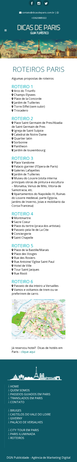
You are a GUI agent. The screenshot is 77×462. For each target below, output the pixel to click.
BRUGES (15, 410)
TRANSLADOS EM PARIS (26, 398)
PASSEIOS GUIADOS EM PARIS (30, 394)
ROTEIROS (17, 438)
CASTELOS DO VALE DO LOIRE (30, 414)
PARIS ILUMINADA (22, 434)
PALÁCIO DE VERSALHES (26, 422)
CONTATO (17, 402)
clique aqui (27, 352)
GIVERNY (16, 418)
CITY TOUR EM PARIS (24, 430)
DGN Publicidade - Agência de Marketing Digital (38, 458)
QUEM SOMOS (20, 390)
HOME (14, 386)
